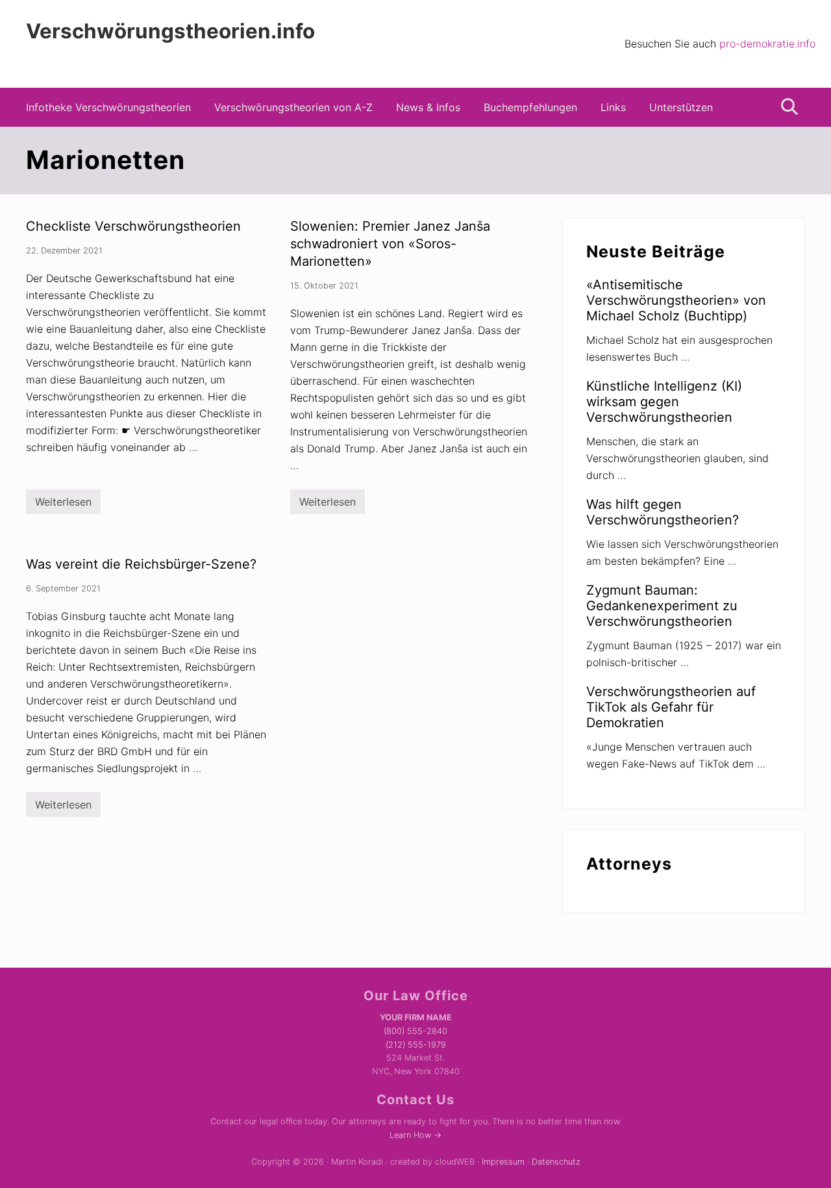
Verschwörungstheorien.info (170, 31)
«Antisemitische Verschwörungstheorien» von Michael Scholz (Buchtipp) (676, 300)
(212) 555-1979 (416, 1045)
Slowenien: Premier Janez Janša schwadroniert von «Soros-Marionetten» (390, 243)
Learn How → (415, 1135)
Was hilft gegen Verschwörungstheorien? (662, 512)
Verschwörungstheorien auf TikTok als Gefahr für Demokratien (671, 707)
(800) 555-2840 (415, 1031)
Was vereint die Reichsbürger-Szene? (141, 564)
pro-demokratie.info (767, 43)
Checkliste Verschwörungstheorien (133, 226)
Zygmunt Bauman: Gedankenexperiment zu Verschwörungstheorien (662, 605)
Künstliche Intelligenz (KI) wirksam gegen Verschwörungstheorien (664, 401)
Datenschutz (556, 1162)
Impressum (503, 1162)
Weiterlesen (63, 504)
